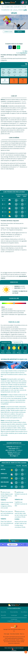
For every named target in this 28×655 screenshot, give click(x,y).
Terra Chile (3, 612)
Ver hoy (20, 31)
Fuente (21, 53)
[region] (14, 38)
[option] (5, 81)
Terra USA (3, 615)
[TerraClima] (22, 2)
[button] (26, 2)
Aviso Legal (6, 634)
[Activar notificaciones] (25, 652)
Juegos (25, 615)
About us (22, 634)
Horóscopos (14, 615)
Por (25, 51)
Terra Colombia (14, 612)
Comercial (10, 621)
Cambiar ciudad (8, 31)
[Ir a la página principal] (8, 2)
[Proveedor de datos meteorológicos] (14, 650)
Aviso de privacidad (14, 634)
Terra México (24, 612)
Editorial (18, 621)
